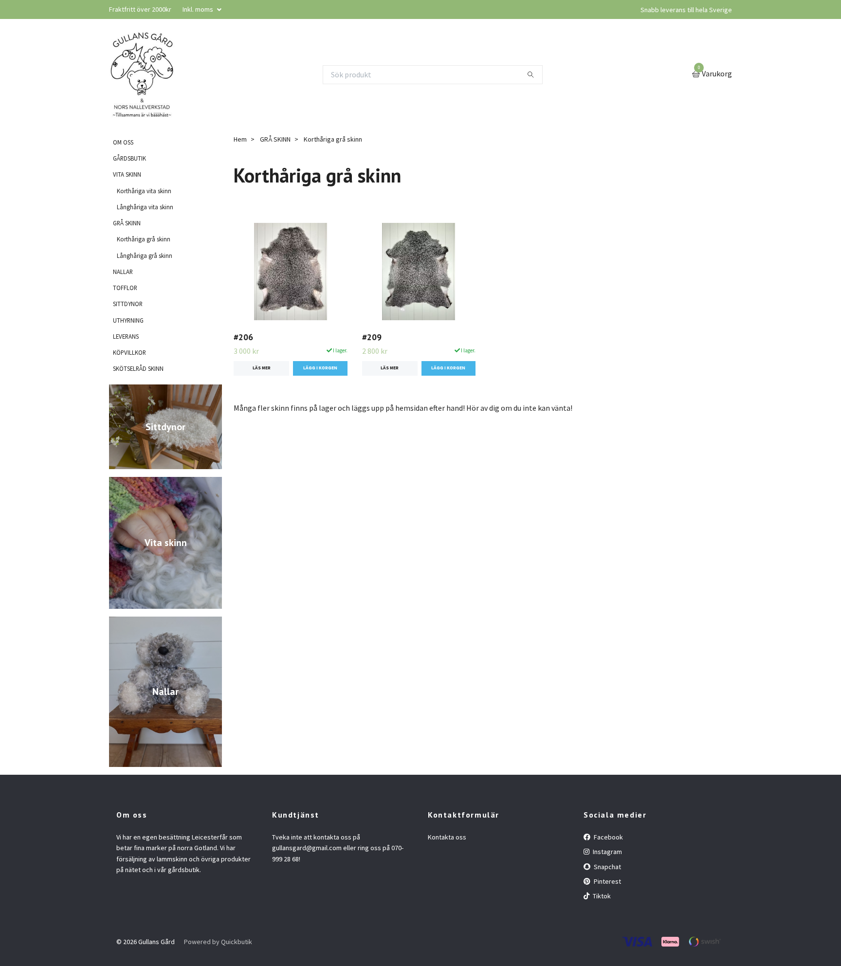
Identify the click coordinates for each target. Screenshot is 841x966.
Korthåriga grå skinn (143, 239)
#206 (243, 337)
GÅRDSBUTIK (129, 158)
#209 (372, 337)
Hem (240, 139)
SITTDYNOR (128, 304)
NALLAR (123, 271)
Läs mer (262, 368)
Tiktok (601, 896)
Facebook (607, 837)
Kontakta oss (447, 837)
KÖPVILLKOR (129, 352)
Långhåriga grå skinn (144, 255)
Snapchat (606, 866)
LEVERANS (126, 336)
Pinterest (606, 881)
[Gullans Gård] (142, 74)
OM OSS (123, 142)
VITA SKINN (127, 174)
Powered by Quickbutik (218, 941)
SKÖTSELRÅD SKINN (138, 368)
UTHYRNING (128, 320)
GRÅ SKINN (127, 223)
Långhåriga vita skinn (145, 207)
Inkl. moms (199, 9)
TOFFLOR (125, 288)
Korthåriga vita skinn (144, 191)
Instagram (606, 851)
